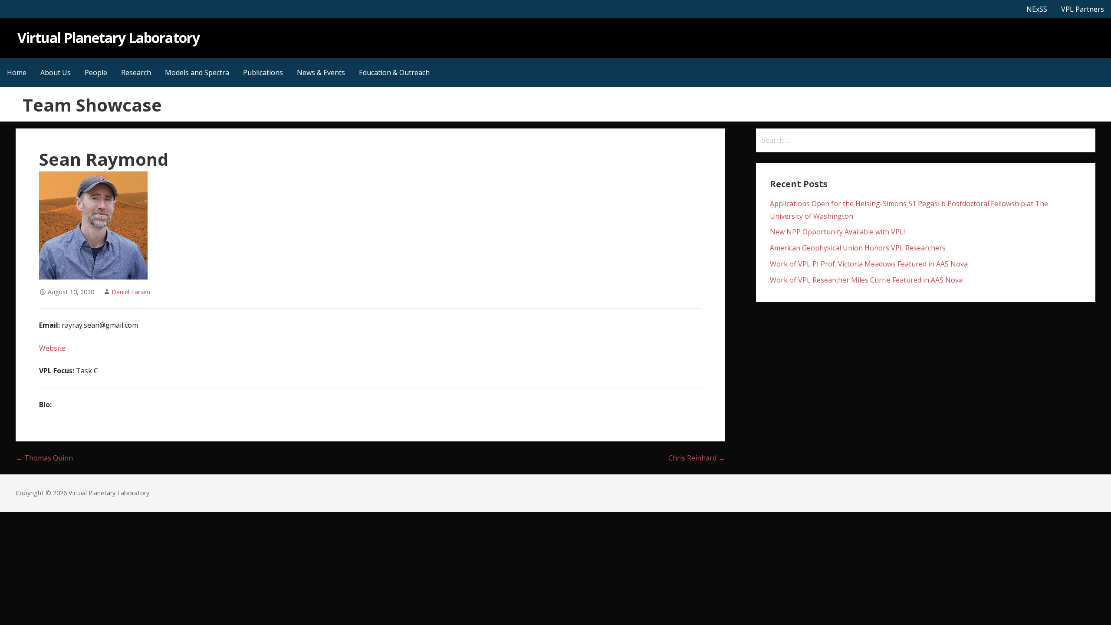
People (96, 72)
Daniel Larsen (131, 292)
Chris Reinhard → (696, 458)
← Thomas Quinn (44, 458)
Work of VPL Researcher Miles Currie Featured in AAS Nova (866, 280)
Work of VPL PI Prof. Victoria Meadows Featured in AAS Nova (869, 264)
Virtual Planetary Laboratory (108, 37)
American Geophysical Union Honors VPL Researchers (858, 248)
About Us (55, 72)
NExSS (1036, 9)
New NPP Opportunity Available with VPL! (837, 232)
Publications (263, 72)
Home (16, 72)
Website (52, 348)
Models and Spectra (197, 72)
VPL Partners (1082, 9)
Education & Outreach (394, 72)
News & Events (321, 72)
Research (136, 72)
